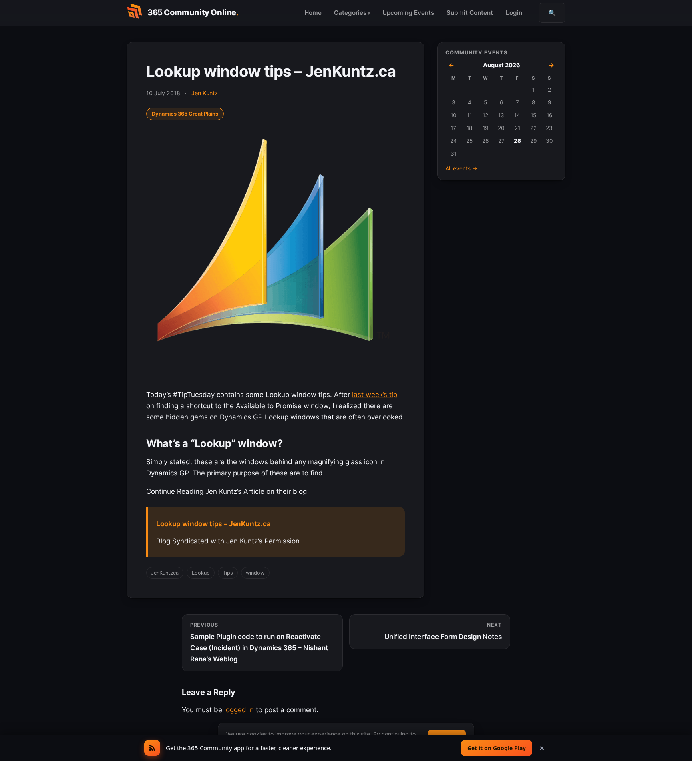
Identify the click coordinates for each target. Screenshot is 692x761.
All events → (461, 168)
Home (313, 12)
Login (514, 12)
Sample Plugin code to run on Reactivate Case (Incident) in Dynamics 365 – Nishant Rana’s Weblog (259, 642)
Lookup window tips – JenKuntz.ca (213, 524)
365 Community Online (193, 12)
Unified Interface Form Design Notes (443, 631)
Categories (350, 12)
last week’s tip (374, 395)
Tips (228, 573)
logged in (239, 710)
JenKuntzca (165, 573)
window (255, 573)
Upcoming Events (408, 12)
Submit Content (470, 12)
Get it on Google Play (496, 748)
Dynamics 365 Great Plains (185, 114)
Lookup (201, 573)
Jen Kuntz (204, 93)
